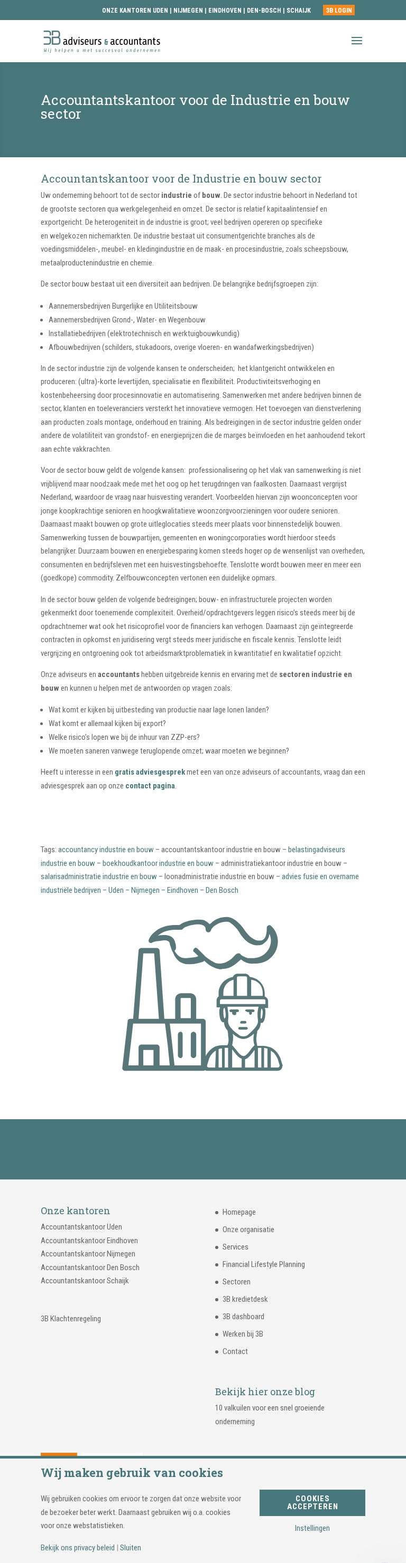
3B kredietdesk (245, 1299)
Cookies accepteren (312, 1502)
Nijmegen (145, 890)
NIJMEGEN (188, 10)
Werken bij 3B (243, 1334)
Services (235, 1247)
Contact (235, 1351)
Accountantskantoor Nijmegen (88, 1254)
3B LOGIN (339, 10)
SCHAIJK (299, 10)
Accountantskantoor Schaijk (85, 1280)
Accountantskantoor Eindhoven (89, 1240)
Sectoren (237, 1281)
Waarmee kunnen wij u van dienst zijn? (203, 1149)
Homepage (239, 1212)
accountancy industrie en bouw (106, 849)
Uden (116, 890)
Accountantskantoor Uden (81, 1227)
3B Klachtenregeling (71, 1318)
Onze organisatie (248, 1229)
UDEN (160, 10)
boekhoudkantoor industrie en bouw (158, 863)
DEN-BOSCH (265, 10)
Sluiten (130, 1548)
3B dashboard (243, 1316)
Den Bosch (222, 890)
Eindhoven (182, 890)
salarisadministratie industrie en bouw (99, 876)
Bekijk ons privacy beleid (78, 1548)
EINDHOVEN (225, 10)
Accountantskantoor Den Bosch (90, 1267)
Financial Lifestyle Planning (264, 1264)
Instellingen (312, 1528)
